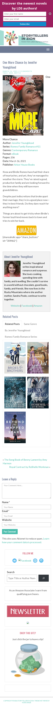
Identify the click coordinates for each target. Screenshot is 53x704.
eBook (15, 153)
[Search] (43, 578)
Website (15, 305)
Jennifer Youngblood (23, 142)
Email (5, 511)
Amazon (38, 305)
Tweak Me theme (40, 701)
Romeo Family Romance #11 (25, 146)
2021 (11, 73)
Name (6, 502)
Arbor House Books (24, 164)
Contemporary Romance (25, 150)
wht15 (17, 73)
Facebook (26, 305)
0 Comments (25, 71)
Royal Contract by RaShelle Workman (29, 466)
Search (11, 572)
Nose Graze (26, 702)
